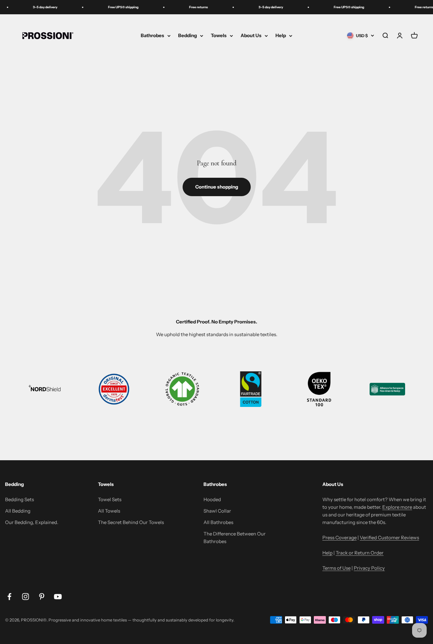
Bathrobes (152, 35)
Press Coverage (339, 537)
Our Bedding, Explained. (31, 522)
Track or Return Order (360, 553)
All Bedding (17, 511)
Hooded (212, 499)
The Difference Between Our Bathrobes (235, 537)
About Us (251, 35)
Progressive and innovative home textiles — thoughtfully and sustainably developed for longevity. (141, 619)
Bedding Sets (19, 499)
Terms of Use (336, 568)
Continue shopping (216, 187)
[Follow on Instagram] (25, 596)
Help (280, 35)
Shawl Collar (217, 511)
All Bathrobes (218, 522)
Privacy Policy (369, 568)
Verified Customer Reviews (389, 537)
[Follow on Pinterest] (41, 596)
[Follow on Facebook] (9, 596)
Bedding (187, 35)
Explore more (397, 507)
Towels (219, 35)
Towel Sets (109, 499)
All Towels (109, 511)
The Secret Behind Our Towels (131, 522)
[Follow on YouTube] (58, 596)
